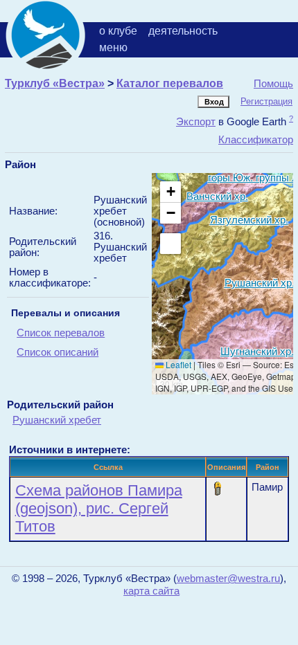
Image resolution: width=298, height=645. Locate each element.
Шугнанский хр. (257, 350)
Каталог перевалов (169, 83)
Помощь (273, 83)
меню (113, 47)
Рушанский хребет (56, 420)
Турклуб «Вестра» (55, 83)
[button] (170, 192)
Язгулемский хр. (249, 219)
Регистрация (266, 101)
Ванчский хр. (217, 195)
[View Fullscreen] (170, 243)
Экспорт (196, 121)
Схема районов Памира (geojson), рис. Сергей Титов (98, 508)
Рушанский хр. (260, 282)
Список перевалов (61, 332)
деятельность (183, 31)
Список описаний (57, 352)
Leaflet (177, 364)
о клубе (118, 31)
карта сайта (151, 591)
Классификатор (255, 139)
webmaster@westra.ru (228, 578)
